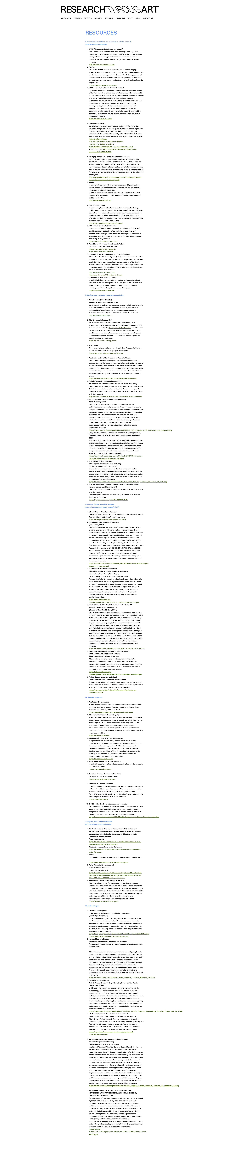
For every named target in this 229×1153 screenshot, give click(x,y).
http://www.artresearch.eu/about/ (102, 65)
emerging (131, 177)
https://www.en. (95, 769)
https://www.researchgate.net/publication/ (105, 1086)
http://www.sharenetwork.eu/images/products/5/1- (108, 177)
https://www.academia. (97, 817)
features (118, 690)
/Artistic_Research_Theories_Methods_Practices (136, 978)
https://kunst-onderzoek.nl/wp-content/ (104, 456)
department (111, 275)
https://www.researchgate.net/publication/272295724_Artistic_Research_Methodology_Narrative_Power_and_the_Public (136, 1011)
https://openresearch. (97, 290)
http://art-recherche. (97, 315)
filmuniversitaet (131, 397)
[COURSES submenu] (81, 18)
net (114, 341)
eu (108, 141)
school (120, 223)
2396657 (113, 978)
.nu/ (109, 769)
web (107, 252)
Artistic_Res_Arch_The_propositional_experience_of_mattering (142, 482)
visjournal (104, 769)
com (106, 799)
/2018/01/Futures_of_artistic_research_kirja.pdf (120, 602)
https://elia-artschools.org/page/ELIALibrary (106, 353)
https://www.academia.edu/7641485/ (103, 649)
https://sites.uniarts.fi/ (97, 252)
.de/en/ (139, 397)
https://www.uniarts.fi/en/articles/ (102, 690)
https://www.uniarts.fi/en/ (99, 249)
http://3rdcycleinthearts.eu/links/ (101, 144)
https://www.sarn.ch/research (100, 119)
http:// (91, 139)
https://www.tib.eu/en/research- (101, 1032)
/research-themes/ (116, 141)
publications (114, 873)
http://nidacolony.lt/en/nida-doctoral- (103, 223)
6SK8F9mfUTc (122, 500)
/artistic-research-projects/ (118, 862)
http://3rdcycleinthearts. (98, 141)
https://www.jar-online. (97, 735)
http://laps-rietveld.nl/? (98, 272)
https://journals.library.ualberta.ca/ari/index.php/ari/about (111, 712)
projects (115, 901)
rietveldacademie (101, 147)
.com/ (110, 759)
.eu (106, 139)
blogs (105, 1132)
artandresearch (103, 779)
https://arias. (94, 862)
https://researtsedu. (96, 799)
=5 (114, 272)
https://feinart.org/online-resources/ (103, 85)
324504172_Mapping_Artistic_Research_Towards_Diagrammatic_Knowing (150, 1086)
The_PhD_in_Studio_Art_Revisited (130, 649)
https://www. (94, 759)
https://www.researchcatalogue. (101, 341)
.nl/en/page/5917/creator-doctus (120, 147)
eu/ (110, 200)
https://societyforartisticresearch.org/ (103, 241)
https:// (92, 147)
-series (134, 378)
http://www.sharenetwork (98, 200)
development (118, 1032)
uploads (123, 456)
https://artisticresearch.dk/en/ (100, 901)
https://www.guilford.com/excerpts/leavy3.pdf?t (107, 519)
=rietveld (119, 275)
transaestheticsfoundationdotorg (107, 563)
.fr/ (111, 315)
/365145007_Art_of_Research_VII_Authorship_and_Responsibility (146, 430)
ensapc (107, 315)
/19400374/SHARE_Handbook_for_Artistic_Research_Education (134, 817)
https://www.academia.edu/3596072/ (103, 482)
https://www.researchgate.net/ (100, 430)
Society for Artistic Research (120, 328)
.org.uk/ (112, 779)
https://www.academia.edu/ (99, 978)
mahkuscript (103, 759)
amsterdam (110, 290)
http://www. (93, 779)
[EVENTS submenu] (91, 18)
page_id (110, 272)
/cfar (111, 252)
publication (127, 378)
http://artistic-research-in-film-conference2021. (107, 397)
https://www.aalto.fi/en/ (98, 842)
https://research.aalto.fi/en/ (99, 873)
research (112, 149)
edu (107, 817)
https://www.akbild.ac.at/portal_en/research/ (106, 378)
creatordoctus (99, 139)
